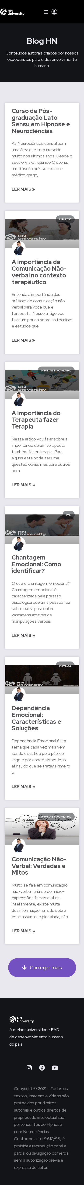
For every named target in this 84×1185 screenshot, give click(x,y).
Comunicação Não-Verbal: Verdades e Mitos (39, 865)
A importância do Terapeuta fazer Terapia (36, 419)
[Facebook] (42, 1067)
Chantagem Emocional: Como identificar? (36, 564)
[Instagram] (29, 1067)
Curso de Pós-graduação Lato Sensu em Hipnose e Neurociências (41, 121)
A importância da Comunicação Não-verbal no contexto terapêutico (39, 272)
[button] (46, 12)
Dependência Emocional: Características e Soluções (36, 718)
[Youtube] (55, 1067)
